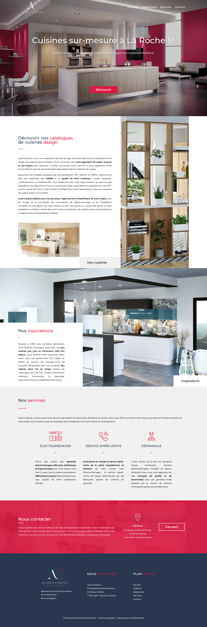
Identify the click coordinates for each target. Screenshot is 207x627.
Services (165, 7)
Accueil (136, 585)
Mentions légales (106, 618)
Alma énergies (48, 598)
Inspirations (149, 7)
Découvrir (103, 89)
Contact (180, 7)
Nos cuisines (97, 262)
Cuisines (132, 7)
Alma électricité (49, 595)
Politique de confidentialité (130, 618)
